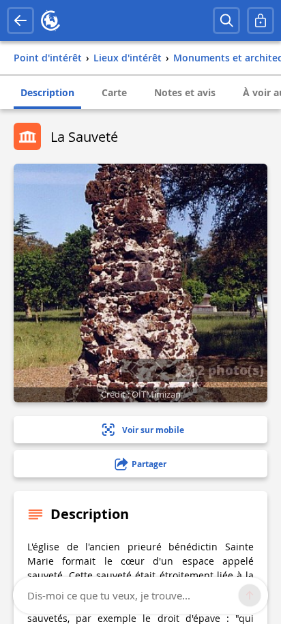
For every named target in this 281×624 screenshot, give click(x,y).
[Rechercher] (226, 20)
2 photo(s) (229, 369)
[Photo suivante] (159, 370)
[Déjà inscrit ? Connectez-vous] (260, 20)
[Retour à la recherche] (20, 20)
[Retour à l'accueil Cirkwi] (50, 20)
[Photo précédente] (134, 370)
